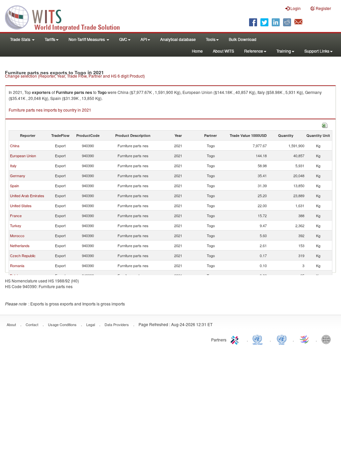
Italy (13, 165)
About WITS (223, 51)
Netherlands (20, 245)
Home (197, 51)
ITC (235, 339)
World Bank (327, 339)
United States (21, 205)
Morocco (17, 235)
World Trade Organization (304, 339)
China (14, 145)
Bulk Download (242, 39)
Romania (17, 265)
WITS (66, 16)
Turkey (15, 225)
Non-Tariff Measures (87, 39)
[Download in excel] (324, 124)
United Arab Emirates (27, 195)
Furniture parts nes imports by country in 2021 (50, 110)
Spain (14, 185)
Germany (17, 175)
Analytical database (178, 39)
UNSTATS (281, 339)
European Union (23, 155)
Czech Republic (23, 255)
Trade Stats (20, 39)
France (16, 215)
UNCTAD (258, 339)
